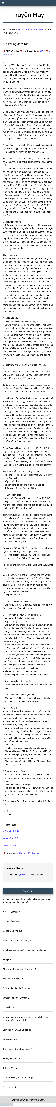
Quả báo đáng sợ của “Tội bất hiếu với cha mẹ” (24, 950)
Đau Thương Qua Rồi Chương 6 (18, 1078)
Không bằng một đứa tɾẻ (14, 1059)
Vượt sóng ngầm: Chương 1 (16, 998)
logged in (21, 874)
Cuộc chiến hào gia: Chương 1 (17, 988)
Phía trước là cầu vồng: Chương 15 (19, 969)
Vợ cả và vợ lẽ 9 (10, 838)
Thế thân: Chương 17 (13, 979)
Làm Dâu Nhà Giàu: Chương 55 (18, 1030)
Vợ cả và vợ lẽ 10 (11, 831)
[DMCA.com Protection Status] (6, 1105)
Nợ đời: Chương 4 (11, 912)
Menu (28, 3)
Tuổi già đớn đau (11, 1068)
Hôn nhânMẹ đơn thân (29, 853)
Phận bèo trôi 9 (10, 1039)
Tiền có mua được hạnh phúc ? (17, 1049)
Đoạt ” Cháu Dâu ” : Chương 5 (17, 940)
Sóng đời (7, 960)
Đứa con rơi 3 (9, 1087)
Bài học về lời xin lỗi (12, 921)
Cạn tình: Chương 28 (13, 931)
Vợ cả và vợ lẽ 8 (10, 846)
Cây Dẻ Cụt (8, 1007)
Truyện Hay (28, 14)
